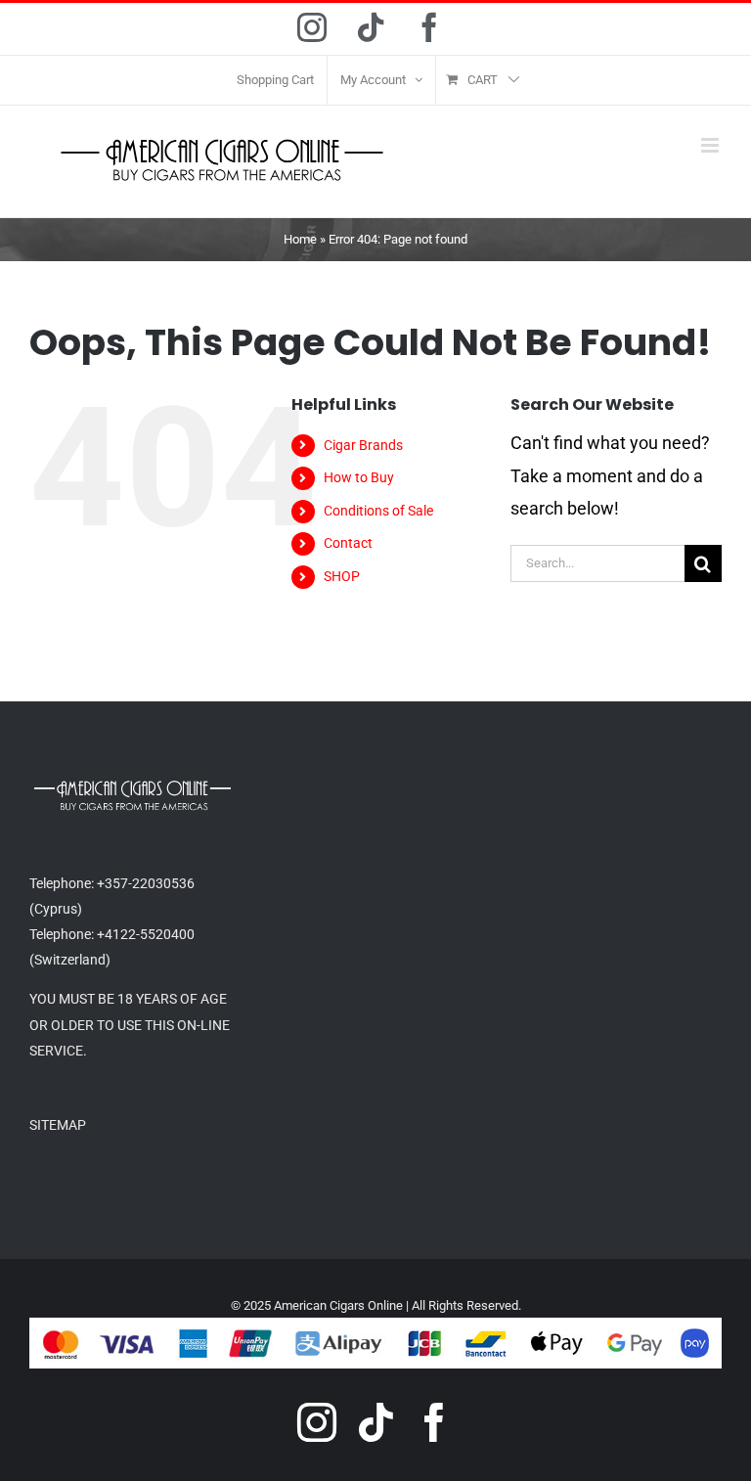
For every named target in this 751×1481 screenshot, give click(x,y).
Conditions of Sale (378, 510)
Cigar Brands (363, 445)
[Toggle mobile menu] (711, 145)
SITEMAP (57, 1125)
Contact (348, 543)
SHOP (342, 576)
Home (300, 239)
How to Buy (359, 477)
